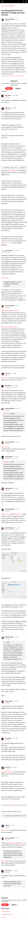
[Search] (23, 1)
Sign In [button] (9, 88)
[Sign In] (26, 1)
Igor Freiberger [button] (9, 528)
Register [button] (18, 88)
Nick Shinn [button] (8, 95)
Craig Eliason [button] (9, 456)
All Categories (6, 911)
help (6, 75)
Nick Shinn (7, 413)
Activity (4, 917)
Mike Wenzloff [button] (9, 637)
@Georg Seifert (17, 514)
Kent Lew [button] (7, 108)
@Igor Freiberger (6, 772)
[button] (2, 19)
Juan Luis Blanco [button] (10, 19)
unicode (15, 75)
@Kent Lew (5, 278)
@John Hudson (14, 310)
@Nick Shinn (5, 310)
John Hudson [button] (8, 250)
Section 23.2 (7, 243)
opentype (10, 75)
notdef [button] (7, 825)
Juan (5, 642)
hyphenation (20, 75)
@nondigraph (12, 170)
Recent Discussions (7, 914)
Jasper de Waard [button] (9, 408)
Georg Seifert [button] (9, 488)
